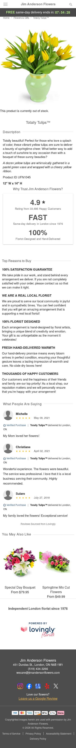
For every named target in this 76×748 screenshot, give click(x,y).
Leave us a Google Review (38, 698)
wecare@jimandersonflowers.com (38, 672)
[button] (67, 739)
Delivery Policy (38, 738)
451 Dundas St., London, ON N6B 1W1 (38, 664)
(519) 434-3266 (38, 669)
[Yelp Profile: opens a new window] (47, 686)
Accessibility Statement (58, 733)
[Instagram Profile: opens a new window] (20, 686)
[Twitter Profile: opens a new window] (56, 686)
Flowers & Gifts (21, 17)
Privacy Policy (33, 733)
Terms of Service (11, 733)
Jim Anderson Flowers (38, 4)
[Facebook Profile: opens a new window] (29, 686)
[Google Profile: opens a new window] (38, 686)
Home (6, 17)
